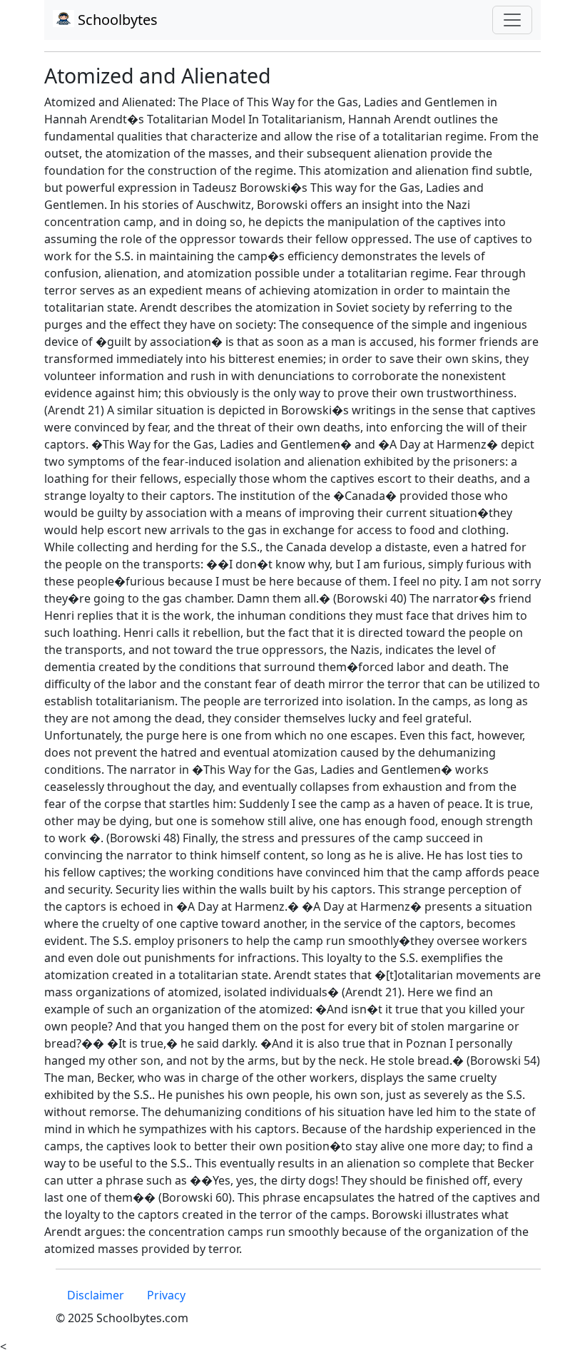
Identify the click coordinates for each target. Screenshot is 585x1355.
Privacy (166, 1295)
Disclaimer (95, 1295)
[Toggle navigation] (512, 20)
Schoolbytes (116, 19)
